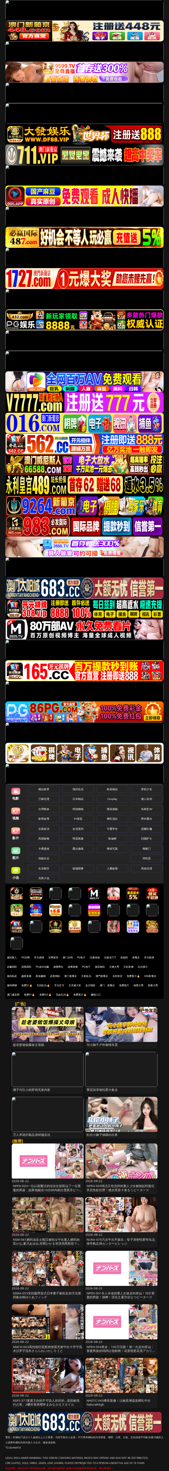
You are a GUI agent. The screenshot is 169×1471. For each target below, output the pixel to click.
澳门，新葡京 (107, 985)
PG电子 (81, 957)
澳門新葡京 (102, 976)
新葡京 (136, 957)
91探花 (78, 819)
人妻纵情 (112, 868)
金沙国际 (90, 985)
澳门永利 (68, 957)
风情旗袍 (43, 838)
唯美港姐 (112, 809)
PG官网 (25, 957)
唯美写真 (112, 848)
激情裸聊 (12, 985)
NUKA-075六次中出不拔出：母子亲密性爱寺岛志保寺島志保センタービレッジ (121, 1241)
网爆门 (147, 848)
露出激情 (78, 848)
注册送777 (110, 957)
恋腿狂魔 (146, 829)
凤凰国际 (26, 966)
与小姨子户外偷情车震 (102, 1045)
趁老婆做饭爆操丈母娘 (28, 1045)
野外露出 (146, 819)
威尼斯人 (12, 957)
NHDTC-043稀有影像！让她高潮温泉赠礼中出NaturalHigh (119, 1402)
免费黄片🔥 (80, 994)
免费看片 (124, 985)
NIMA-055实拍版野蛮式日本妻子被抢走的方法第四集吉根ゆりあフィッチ (47, 1295)
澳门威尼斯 (13, 994)
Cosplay (112, 799)
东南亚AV (146, 809)
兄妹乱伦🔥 (62, 994)
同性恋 (147, 858)
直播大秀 (153, 985)
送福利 (124, 957)
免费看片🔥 (133, 976)
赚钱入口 (96, 994)
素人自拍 (146, 799)
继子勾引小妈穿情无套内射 (31, 1090)
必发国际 (55, 976)
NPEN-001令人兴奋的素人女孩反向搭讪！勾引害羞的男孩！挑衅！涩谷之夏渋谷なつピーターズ (121, 1295)
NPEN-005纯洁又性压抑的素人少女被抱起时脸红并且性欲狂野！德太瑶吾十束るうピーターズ (121, 1188)
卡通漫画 (43, 848)
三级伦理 (43, 799)
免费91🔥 (29, 994)
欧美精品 (112, 789)
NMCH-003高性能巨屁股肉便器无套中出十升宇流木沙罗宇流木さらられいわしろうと (47, 1349)
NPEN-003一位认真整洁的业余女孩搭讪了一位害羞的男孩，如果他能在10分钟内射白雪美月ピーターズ (47, 1190)
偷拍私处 (12, 976)
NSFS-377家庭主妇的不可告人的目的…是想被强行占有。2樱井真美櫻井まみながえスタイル (46, 1402)
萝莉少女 (146, 789)
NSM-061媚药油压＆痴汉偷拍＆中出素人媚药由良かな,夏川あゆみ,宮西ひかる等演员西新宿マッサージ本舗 (46, 1243)
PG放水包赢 (42, 966)
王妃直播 (128, 966)
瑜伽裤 (112, 838)
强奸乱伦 (78, 789)
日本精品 (78, 799)
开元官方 (59, 985)
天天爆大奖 (75, 985)
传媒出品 (43, 858)
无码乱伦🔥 (43, 985)
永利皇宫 (118, 976)
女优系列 (78, 829)
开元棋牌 (39, 957)
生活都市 (43, 868)
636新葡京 (150, 976)
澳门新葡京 (70, 976)
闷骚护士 (146, 838)
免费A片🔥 (45, 994)
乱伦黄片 (143, 966)
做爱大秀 (139, 985)
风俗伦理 (146, 868)
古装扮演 (43, 829)
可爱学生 (112, 829)
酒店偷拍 (100, 966)
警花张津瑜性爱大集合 (102, 1090)
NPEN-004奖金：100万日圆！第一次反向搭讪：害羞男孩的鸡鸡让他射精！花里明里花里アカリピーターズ (121, 1351)
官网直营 (53, 957)
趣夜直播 (26, 976)
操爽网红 (58, 966)
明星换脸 (78, 838)
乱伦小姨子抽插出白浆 (102, 1135)
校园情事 (78, 868)
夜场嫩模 (41, 976)
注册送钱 (95, 957)
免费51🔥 (27, 985)
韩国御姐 (78, 809)
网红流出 (112, 819)
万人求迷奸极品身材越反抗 (31, 1135)
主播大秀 (114, 966)
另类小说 (43, 878)
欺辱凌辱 (43, 819)
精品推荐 (43, 789)
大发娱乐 (86, 976)
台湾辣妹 (43, 809)
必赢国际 (12, 966)
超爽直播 (73, 966)
